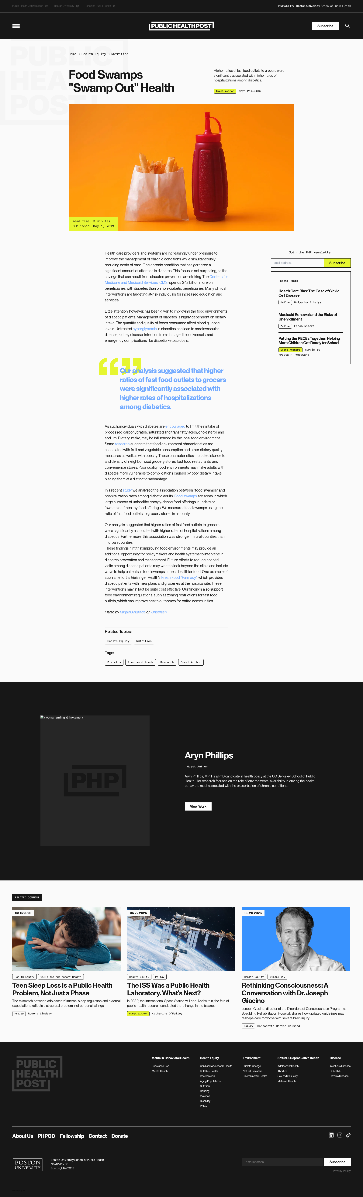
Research (167, 662)
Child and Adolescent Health (60, 977)
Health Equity (93, 54)
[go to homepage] (181, 26)
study (127, 490)
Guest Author (191, 662)
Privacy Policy (342, 1171)
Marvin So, (313, 349)
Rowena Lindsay (40, 1013)
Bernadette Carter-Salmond (278, 1025)
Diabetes (114, 662)
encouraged (175, 426)
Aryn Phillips (250, 90)
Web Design (16, 1191)
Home (72, 54)
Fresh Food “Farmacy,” (179, 577)
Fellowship (72, 1136)
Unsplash (159, 612)
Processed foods (140, 662)
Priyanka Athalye (307, 302)
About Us (22, 1136)
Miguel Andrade (133, 612)
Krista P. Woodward (293, 354)
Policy (159, 977)
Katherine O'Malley (167, 1013)
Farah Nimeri (304, 326)
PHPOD (46, 1136)
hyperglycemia (145, 329)
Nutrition (119, 54)
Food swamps (185, 496)
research (122, 444)
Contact (97, 1136)
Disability (277, 977)
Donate (119, 1136)
